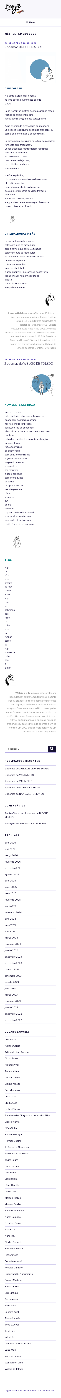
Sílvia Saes (10, 1305)
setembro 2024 (13, 912)
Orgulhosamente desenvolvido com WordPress (30, 1390)
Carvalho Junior (12, 1090)
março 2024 (11, 937)
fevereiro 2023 (13, 1001)
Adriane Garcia (12, 1046)
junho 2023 (11, 988)
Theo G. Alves (12, 1324)
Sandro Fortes (12, 1286)
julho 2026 (10, 842)
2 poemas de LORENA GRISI (24, 47)
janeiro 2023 (11, 1007)
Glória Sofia (11, 1128)
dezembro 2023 (13, 956)
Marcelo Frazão (13, 1198)
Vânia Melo (10, 1350)
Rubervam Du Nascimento (19, 1274)
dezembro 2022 (13, 1013)
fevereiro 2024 (13, 944)
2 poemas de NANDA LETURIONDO (24, 794)
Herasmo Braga (13, 1134)
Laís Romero (11, 1172)
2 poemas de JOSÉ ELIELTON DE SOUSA (27, 768)
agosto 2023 (12, 982)
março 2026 (11, 855)
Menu (32, 22)
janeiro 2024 (11, 950)
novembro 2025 (13, 868)
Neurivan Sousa (13, 1223)
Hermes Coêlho (13, 1141)
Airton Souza (11, 1058)
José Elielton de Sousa (16, 1153)
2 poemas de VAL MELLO (18, 781)
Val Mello (9, 1337)
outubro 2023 (12, 969)
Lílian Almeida (12, 1185)
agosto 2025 (12, 874)
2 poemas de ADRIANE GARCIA (22, 787)
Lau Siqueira (11, 1178)
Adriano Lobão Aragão (17, 1052)
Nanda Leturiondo (14, 1210)
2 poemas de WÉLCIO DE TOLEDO (28, 363)
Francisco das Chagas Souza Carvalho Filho (27, 1115)
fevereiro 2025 (13, 899)
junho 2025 (11, 887)
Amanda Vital (12, 1064)
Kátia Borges (12, 1166)
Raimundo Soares (14, 1248)
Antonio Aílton (12, 1077)
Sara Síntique (11, 1293)
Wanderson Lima (14, 1362)
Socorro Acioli (12, 1312)
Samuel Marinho (13, 1280)
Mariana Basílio (13, 1204)
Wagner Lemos (13, 1356)
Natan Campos (13, 1217)
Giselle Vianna (12, 1121)
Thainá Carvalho (13, 1318)
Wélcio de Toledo (14, 1369)
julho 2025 (10, 880)
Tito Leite (10, 1331)
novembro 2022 (13, 1020)
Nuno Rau (10, 1236)
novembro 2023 (13, 963)
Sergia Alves (11, 1299)
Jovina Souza (11, 1160)
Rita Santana (11, 1255)
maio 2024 (10, 925)
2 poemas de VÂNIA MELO (19, 775)
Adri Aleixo (10, 1039)
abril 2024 (10, 931)
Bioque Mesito (12, 1083)
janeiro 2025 (11, 906)
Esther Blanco (12, 1109)
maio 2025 (10, 893)
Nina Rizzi (10, 1229)
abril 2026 (10, 849)
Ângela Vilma (12, 1071)
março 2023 (11, 994)
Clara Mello (10, 1096)
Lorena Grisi (11, 1191)
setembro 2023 (13, 975)
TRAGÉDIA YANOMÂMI (33, 823)
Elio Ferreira (11, 1103)
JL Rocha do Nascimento (18, 1147)
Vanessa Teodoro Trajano (18, 1343)
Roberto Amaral (13, 1261)
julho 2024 (10, 918)
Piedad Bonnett (13, 1242)
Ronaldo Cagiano (14, 1267)
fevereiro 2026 (13, 861)
